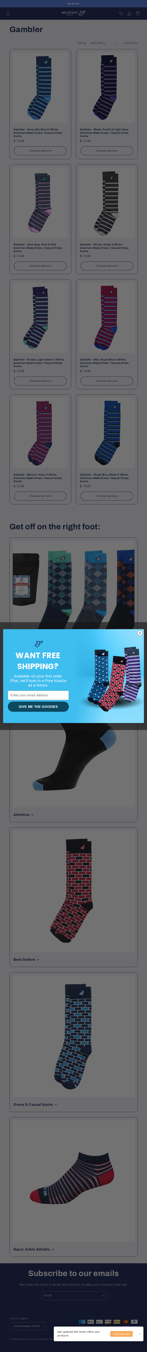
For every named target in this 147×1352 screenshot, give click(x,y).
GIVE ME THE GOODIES (38, 707)
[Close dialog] (140, 633)
